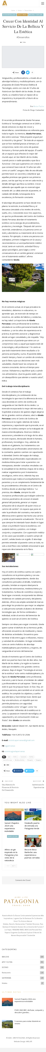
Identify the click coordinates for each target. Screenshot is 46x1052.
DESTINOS (22, 15)
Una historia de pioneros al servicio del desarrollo (10, 787)
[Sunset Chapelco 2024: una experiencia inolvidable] (13, 814)
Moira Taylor (36, 15)
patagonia (38, 760)
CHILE (32, 810)
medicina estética (20, 760)
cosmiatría (23, 757)
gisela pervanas (7, 760)
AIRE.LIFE (29, 1041)
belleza (15, 757)
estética (31, 757)
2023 (9, 757)
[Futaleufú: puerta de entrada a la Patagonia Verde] (33, 814)
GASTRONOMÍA (6, 978)
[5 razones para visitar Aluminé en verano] (7, 1024)
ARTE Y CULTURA (7, 962)
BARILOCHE (13, 836)
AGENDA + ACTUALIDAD (14, 810)
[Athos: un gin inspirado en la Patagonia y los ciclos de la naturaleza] (13, 841)
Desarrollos (9, 15)
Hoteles (4, 983)
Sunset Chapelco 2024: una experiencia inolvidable (25, 1000)
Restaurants (6, 973)
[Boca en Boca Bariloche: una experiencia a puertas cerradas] (33, 841)
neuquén (30, 760)
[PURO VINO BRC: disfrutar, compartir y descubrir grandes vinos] (7, 1013)
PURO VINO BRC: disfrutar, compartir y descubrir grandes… (29, 1011)
